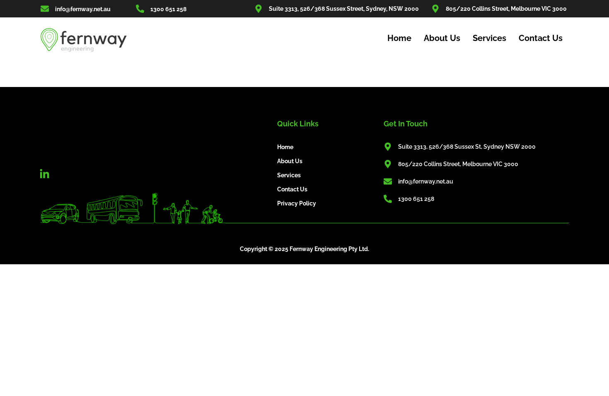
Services (489, 38)
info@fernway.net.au (83, 9)
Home (399, 38)
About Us (442, 38)
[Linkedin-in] (44, 174)
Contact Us (541, 38)
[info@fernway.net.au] (45, 9)
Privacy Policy (296, 203)
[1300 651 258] (140, 9)
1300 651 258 (168, 9)
